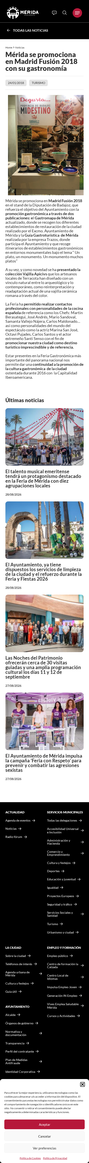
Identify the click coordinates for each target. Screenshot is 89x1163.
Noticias (20, 47)
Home (8, 47)
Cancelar (44, 1136)
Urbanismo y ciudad (60, 932)
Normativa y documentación (15, 1033)
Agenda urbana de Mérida (17, 974)
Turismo (38, 83)
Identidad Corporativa (20, 1071)
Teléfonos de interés (18, 964)
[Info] (54, 13)
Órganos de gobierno (19, 1023)
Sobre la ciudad (15, 955)
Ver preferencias (44, 1148)
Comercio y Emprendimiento (58, 853)
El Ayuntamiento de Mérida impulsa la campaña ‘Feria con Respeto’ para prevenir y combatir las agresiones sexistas (43, 763)
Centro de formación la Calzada (62, 966)
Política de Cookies (30, 1158)
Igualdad (53, 887)
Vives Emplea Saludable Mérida (63, 1005)
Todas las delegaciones (62, 820)
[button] (82, 1084)
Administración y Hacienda (58, 842)
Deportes (53, 871)
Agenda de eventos (17, 820)
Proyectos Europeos (60, 896)
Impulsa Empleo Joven (62, 987)
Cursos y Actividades (61, 1015)
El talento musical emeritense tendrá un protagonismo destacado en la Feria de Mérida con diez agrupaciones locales (43, 478)
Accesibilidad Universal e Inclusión (63, 830)
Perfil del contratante (19, 1051)
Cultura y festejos (17, 983)
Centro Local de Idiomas (57, 977)
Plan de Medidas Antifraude (16, 1061)
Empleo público (57, 955)
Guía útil (11, 991)
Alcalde (10, 1014)
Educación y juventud (61, 879)
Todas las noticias (30, 30)
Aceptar (44, 1124)
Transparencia (14, 1043)
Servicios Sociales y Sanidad (60, 914)
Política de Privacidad (55, 1158)
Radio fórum (13, 836)
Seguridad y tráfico (59, 904)
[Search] (64, 12)
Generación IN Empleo (62, 995)
